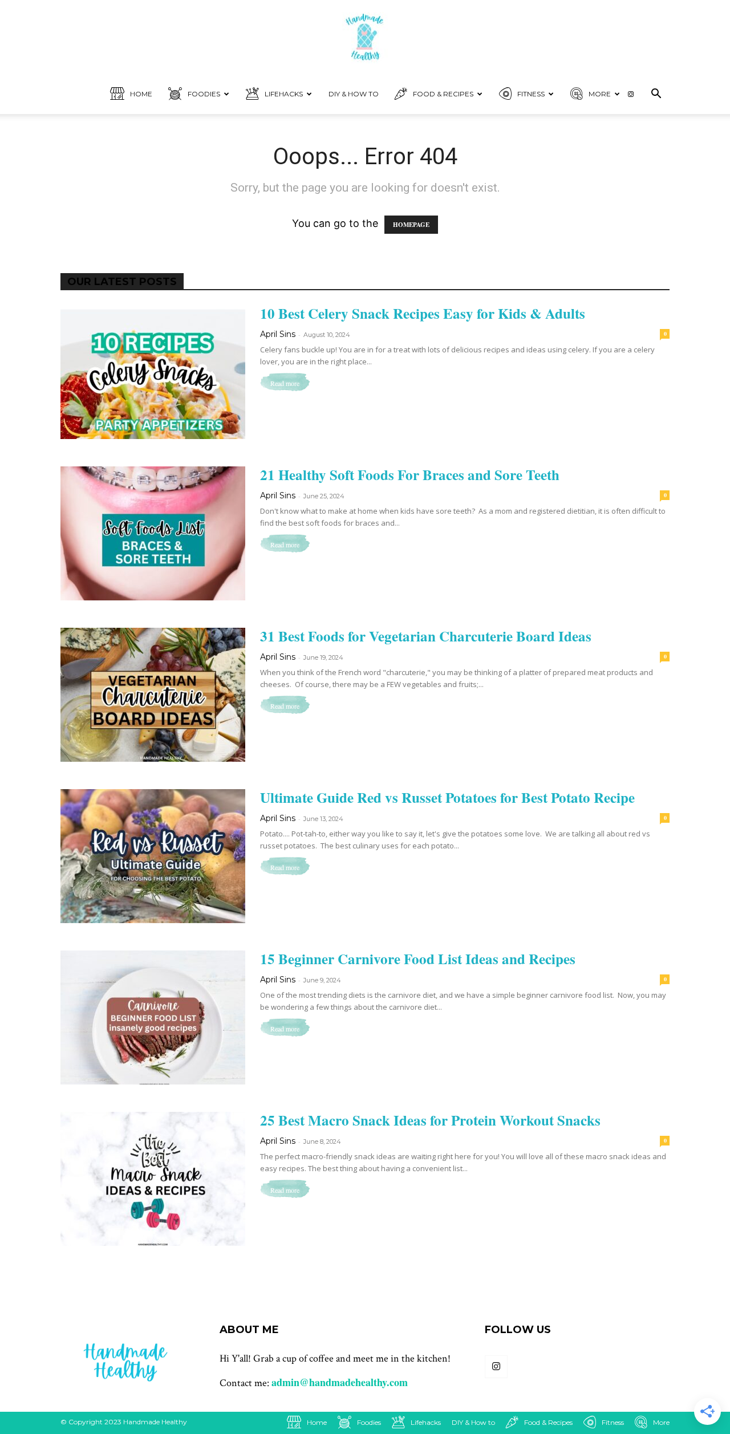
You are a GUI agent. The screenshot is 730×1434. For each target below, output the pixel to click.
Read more (284, 383)
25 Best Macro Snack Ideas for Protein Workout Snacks (430, 1120)
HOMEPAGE (411, 224)
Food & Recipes (376, 11)
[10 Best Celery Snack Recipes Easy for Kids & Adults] (152, 372)
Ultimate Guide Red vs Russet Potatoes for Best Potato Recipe (447, 797)
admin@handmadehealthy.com (339, 1382)
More (504, 11)
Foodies (172, 11)
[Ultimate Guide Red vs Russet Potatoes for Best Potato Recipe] (152, 856)
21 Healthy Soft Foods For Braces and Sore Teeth (409, 474)
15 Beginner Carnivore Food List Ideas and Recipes (417, 958)
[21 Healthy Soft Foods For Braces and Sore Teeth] (152, 533)
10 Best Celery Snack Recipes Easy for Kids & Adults (422, 313)
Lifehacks (236, 11)
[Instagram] (710, 11)
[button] (656, 94)
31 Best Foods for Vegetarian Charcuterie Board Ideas (425, 636)
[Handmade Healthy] (365, 37)
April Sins (277, 334)
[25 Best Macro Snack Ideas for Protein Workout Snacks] (152, 1179)
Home (114, 11)
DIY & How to (292, 11)
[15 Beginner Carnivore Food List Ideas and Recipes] (152, 1017)
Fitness (450, 11)
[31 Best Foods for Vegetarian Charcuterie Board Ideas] (152, 695)
